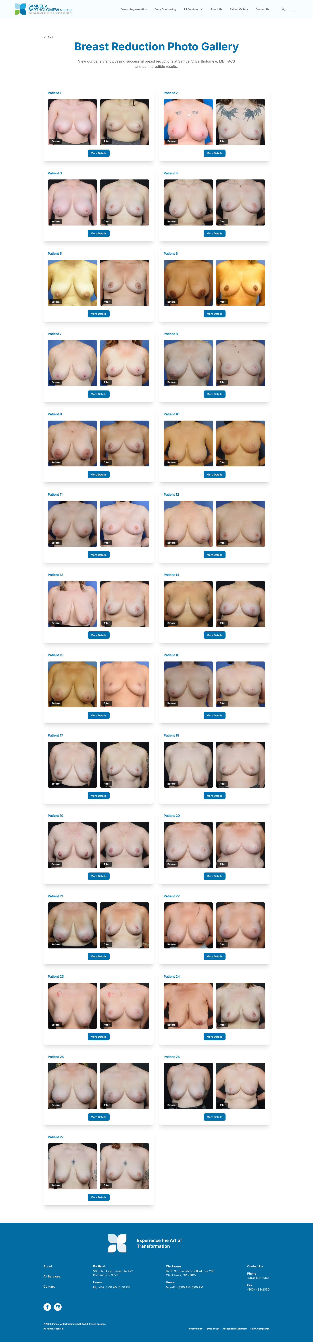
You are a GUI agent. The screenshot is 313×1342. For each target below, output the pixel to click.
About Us (216, 9)
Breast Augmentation (134, 9)
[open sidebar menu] (293, 9)
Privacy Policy (195, 1328)
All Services (51, 1276)
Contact (49, 1286)
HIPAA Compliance (260, 1328)
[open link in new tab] (47, 1307)
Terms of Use (212, 1328)
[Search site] (283, 9)
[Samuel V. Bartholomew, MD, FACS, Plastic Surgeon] (43, 9)
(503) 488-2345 (258, 1278)
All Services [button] (191, 9)
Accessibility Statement (234, 1328)
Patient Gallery (239, 9)
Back (51, 37)
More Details (99, 153)
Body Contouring (165, 9)
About (47, 1266)
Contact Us (262, 9)
